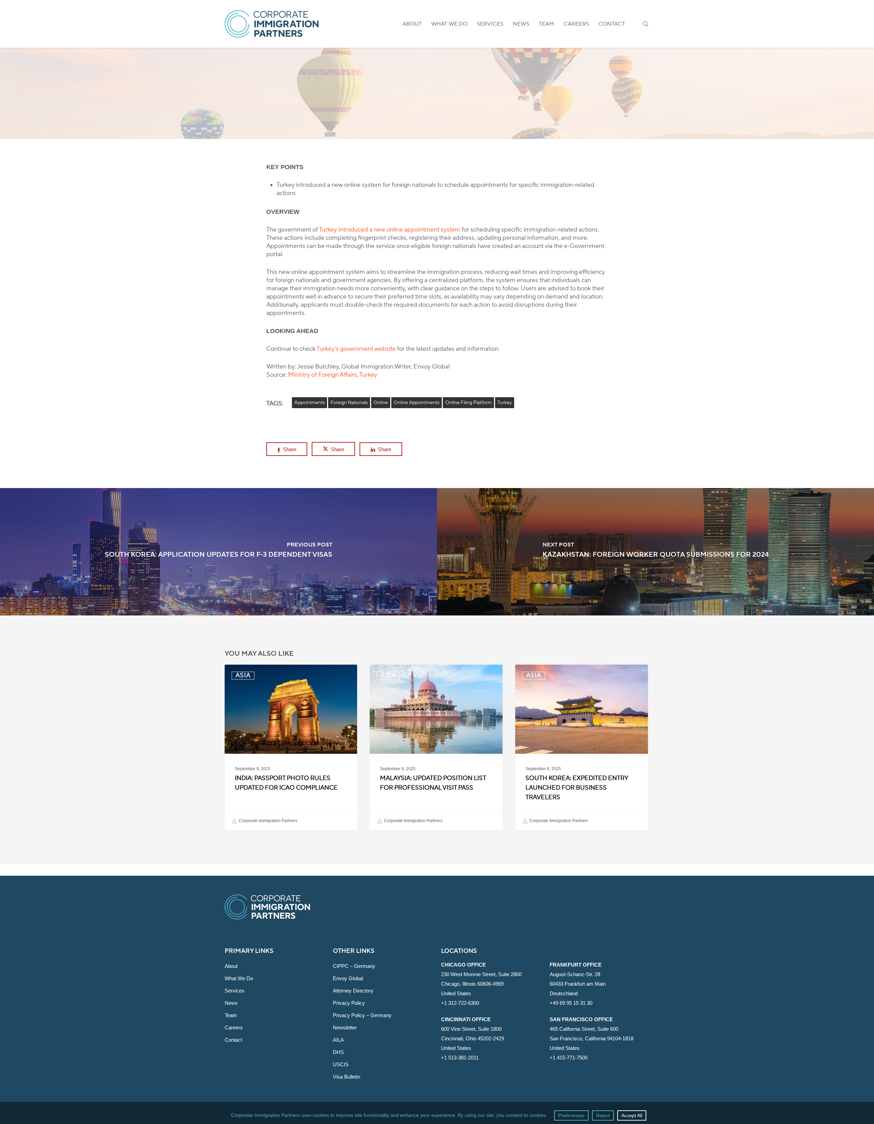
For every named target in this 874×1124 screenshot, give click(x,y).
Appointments (309, 403)
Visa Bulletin (346, 1077)
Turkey (504, 403)
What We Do (239, 978)
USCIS (341, 1064)
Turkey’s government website (356, 349)
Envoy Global (348, 978)
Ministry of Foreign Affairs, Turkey (332, 375)
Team (231, 1015)
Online (380, 403)
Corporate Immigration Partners (267, 820)
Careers (234, 1027)
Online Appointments (416, 403)
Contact (233, 1040)
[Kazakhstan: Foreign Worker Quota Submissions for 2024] (655, 551)
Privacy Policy (349, 1003)
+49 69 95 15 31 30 (571, 1003)
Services (234, 991)
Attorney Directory (353, 991)
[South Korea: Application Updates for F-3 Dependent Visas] (218, 551)
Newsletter (345, 1027)
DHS (338, 1052)
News (231, 1003)
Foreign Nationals (349, 403)
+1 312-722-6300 (460, 1003)
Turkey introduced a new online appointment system (389, 230)
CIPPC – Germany (354, 966)
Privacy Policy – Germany (362, 1015)
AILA (338, 1040)
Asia (416, 135)
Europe (450, 135)
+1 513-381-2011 (460, 1057)
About (231, 966)
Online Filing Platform (468, 403)
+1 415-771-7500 (569, 1057)
